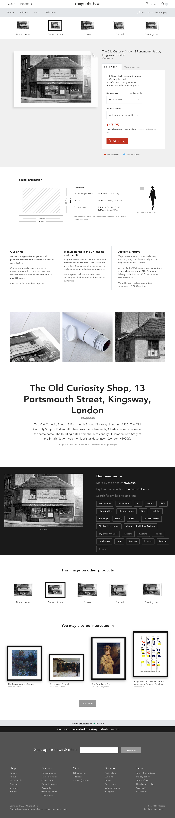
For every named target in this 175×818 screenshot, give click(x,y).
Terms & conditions (145, 773)
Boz (143, 511)
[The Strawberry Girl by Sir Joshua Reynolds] (108, 659)
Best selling (110, 773)
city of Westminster (108, 533)
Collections (50, 12)
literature (133, 541)
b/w (163, 503)
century (118, 518)
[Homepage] (87, 4)
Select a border (114, 108)
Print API (152, 806)
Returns (13, 791)
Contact (13, 773)
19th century (105, 503)
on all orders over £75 (88, 729)
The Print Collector (137, 489)
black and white (126, 511)
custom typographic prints (55, 809)
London (163, 541)
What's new (47, 795)
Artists (36, 12)
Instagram (109, 791)
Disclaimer (141, 791)
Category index (112, 787)
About (13, 776)
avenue (150, 503)
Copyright (141, 787)
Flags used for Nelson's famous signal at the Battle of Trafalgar (149, 683)
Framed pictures (49, 776)
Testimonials (16, 780)
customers (69, 280)
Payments (14, 784)
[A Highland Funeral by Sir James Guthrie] (66, 667)
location (148, 541)
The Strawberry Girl (101, 684)
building (156, 511)
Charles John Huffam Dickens (140, 526)
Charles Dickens (151, 518)
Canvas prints (47, 780)
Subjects (24, 12)
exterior (158, 533)
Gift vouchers (79, 773)
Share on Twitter (132, 154)
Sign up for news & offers (55, 749)
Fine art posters (48, 773)
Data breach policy (145, 784)
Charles (133, 518)
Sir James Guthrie (57, 687)
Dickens (128, 533)
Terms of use (142, 780)
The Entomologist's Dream (21, 684)
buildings (103, 518)
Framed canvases (49, 784)
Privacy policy (143, 776)
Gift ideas (77, 776)
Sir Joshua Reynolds (100, 687)
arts (138, 503)
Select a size (124, 93)
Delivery (122, 268)
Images (11, 4)
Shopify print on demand (154, 809)
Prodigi (162, 806)
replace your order (142, 283)
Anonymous (107, 58)
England (143, 533)
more (103, 549)
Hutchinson (104, 541)
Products (26, 4)
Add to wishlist (113, 154)
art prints (134, 85)
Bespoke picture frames (32, 809)
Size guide (137, 93)
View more (87, 703)
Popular (10, 12)
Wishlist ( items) (81, 780)
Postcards (46, 787)
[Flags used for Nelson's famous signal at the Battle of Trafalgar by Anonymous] (150, 654)
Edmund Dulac (14, 687)
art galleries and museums (91, 269)
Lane (119, 541)
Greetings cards (49, 791)
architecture (123, 503)
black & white (105, 511)
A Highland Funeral (59, 684)
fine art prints (37, 283)
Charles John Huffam (109, 526)
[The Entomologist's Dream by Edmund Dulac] (24, 663)
